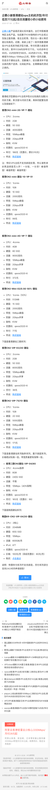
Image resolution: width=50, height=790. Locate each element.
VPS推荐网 (25, 3)
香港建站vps (24, 614)
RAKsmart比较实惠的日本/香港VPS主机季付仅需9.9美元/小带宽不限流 (12, 627)
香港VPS (23, 610)
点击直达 (16, 558)
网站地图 (31, 784)
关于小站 (19, 784)
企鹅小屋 (6, 31)
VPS (22, 9)
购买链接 (16, 156)
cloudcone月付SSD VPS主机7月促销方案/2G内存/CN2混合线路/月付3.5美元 (37, 628)
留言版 (25, 784)
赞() (16, 23)
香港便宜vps (36, 610)
